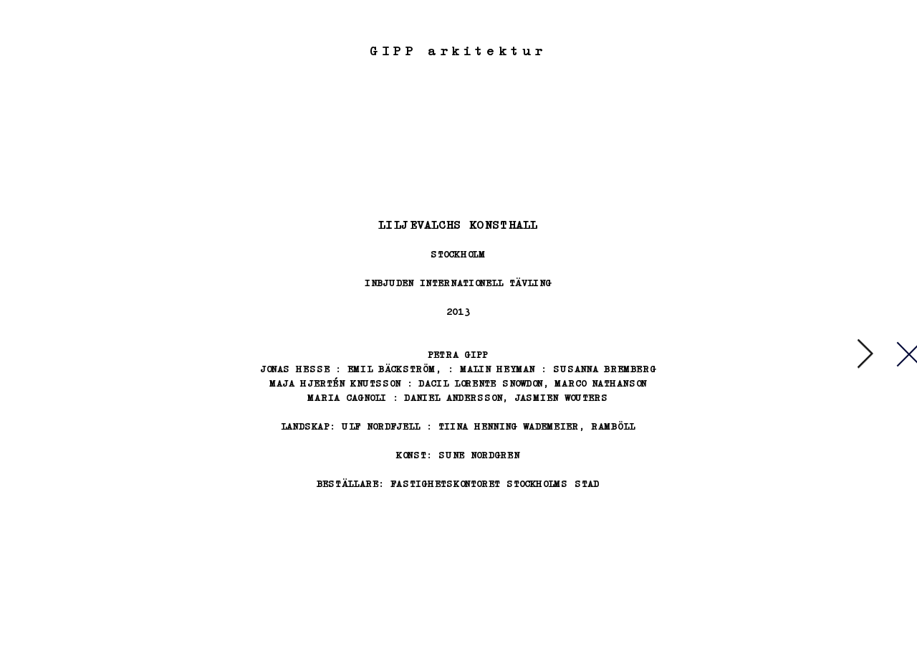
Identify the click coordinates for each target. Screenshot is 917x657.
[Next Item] (864, 354)
